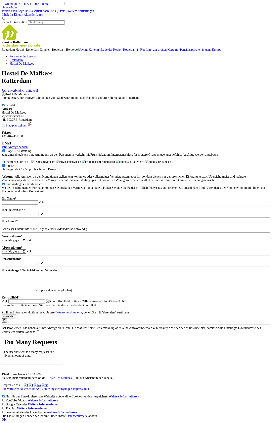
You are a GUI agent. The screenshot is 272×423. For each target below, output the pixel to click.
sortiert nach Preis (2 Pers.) (50, 11)
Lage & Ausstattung (22, 151)
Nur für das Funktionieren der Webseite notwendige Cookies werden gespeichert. (57, 396)
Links (40, 14)
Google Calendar (16, 404)
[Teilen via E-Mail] (45, 385)
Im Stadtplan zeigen (14, 125)
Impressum (80, 388)
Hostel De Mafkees (59, 378)
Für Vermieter (10, 388)
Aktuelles (30, 14)
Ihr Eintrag (40, 3)
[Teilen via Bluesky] (31, 385)
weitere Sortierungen (81, 11)
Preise (13, 165)
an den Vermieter (29, 270)
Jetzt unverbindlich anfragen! (20, 90)
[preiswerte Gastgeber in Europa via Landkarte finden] (149, 49)
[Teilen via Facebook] (26, 385)
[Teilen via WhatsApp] (37, 385)
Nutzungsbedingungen (58, 388)
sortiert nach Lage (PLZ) (17, 11)
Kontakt (14, 105)
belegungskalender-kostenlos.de (26, 412)
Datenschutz (27, 388)
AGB (39, 388)
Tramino (11, 408)
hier (203, 328)
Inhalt (26, 3)
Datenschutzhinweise (68, 312)
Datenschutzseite (77, 416)
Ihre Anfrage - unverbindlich (27, 184)
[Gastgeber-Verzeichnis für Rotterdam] (10, 38)
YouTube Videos (16, 400)
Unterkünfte (11, 3)
